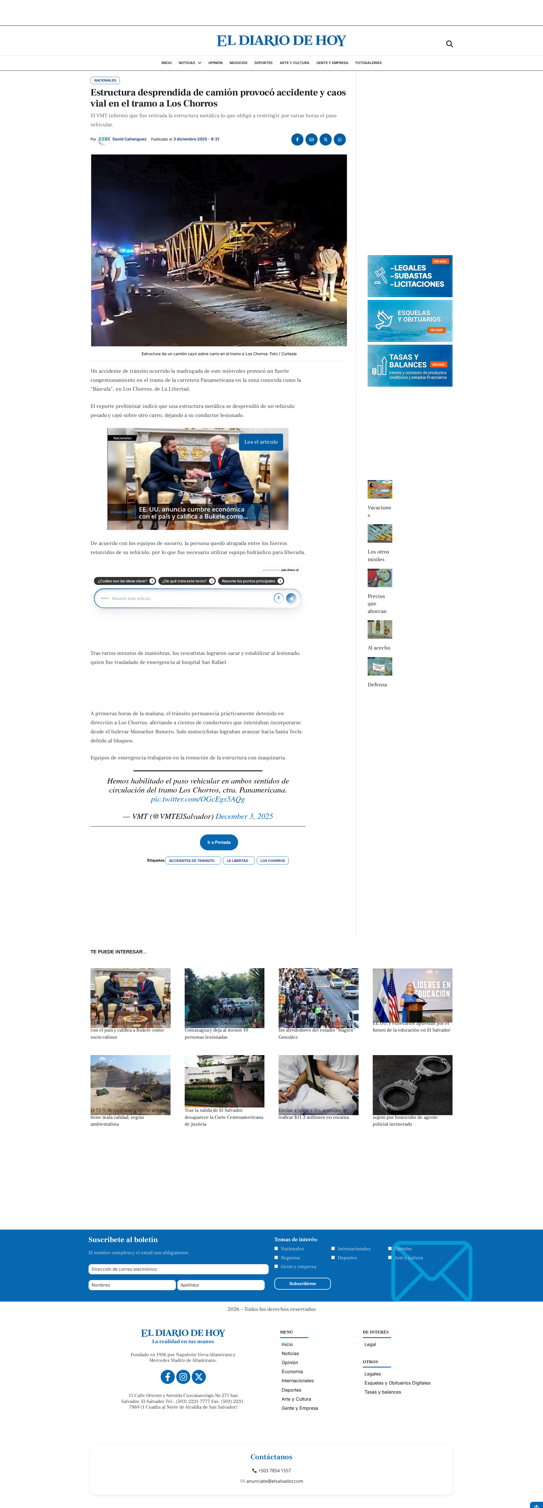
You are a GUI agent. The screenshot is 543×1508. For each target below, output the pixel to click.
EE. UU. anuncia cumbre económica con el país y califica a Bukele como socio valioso (128, 1030)
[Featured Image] (225, 1105)
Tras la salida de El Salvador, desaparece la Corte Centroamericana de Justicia (224, 1117)
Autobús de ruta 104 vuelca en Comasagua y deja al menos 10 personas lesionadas (216, 1030)
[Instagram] (183, 1377)
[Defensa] (380, 666)
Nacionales (292, 1249)
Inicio (287, 1344)
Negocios (290, 1258)
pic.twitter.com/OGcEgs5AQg (198, 798)
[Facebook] (297, 139)
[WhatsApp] (339, 139)
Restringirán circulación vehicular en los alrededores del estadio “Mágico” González (317, 1030)
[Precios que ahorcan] (380, 578)
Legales (373, 1374)
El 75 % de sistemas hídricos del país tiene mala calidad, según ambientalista (129, 1117)
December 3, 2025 (244, 815)
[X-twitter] (199, 1377)
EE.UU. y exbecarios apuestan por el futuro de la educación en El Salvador (411, 1027)
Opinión (403, 1249)
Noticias (290, 1353)
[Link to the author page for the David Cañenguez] (104, 139)
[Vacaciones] (380, 489)
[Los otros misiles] (380, 533)
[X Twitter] (325, 139)
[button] (450, 43)
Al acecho (379, 647)
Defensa (377, 684)
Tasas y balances (383, 1392)
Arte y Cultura (296, 1399)
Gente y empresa (298, 1267)
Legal (370, 1344)
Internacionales (354, 1249)
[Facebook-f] (168, 1377)
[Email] (311, 139)
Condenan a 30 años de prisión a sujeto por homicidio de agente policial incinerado (407, 1117)
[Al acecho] (380, 629)
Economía (292, 1371)
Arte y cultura (409, 1258)
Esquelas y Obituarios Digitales (397, 1383)
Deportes (347, 1258)
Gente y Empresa (300, 1408)
